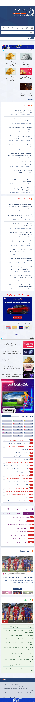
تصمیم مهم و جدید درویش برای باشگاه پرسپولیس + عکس (19, 665)
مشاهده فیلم (14, 589)
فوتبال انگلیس (19, 426)
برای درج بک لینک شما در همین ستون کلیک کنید (17, 295)
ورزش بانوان (8, 432)
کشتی (21, 432)
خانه (33, 3)
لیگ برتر (9, 421)
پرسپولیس (20, 423)
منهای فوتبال (19, 429)
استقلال (31, 423)
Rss (5, 679)
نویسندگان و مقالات (23, 199)
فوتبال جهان (8, 423)
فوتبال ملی (20, 421)
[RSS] (32, 105)
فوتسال (31, 421)
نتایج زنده (17, 334)
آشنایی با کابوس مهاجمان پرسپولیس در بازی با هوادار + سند (19, 639)
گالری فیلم (20, 435)
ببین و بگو (26, 105)
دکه (10, 435)
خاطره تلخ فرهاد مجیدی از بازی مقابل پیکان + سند (21, 635)
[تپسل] (3, 45)
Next (31, 564)
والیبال (31, 432)
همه (10, 416)
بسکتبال (9, 429)
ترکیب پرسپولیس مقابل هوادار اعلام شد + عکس (22, 656)
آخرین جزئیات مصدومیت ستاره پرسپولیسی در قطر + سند (20, 627)
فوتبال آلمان (30, 429)
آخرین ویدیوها (25, 551)
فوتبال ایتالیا (8, 426)
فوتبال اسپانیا (30, 426)
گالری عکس (30, 435)
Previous (4, 564)
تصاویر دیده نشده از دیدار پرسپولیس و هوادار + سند (21, 653)
